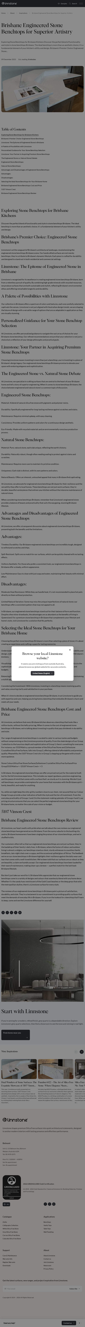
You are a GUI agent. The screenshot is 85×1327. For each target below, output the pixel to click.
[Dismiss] (70, 650)
